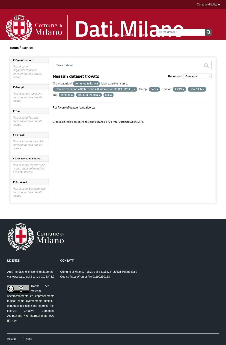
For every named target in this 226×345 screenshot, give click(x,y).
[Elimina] (97, 84)
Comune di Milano (208, 4)
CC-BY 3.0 (47, 276)
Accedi (11, 338)
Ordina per (174, 76)
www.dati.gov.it (21, 276)
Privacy (27, 338)
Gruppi (143, 34)
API (110, 122)
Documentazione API (130, 122)
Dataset (100, 34)
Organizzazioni (122, 34)
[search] (206, 65)
